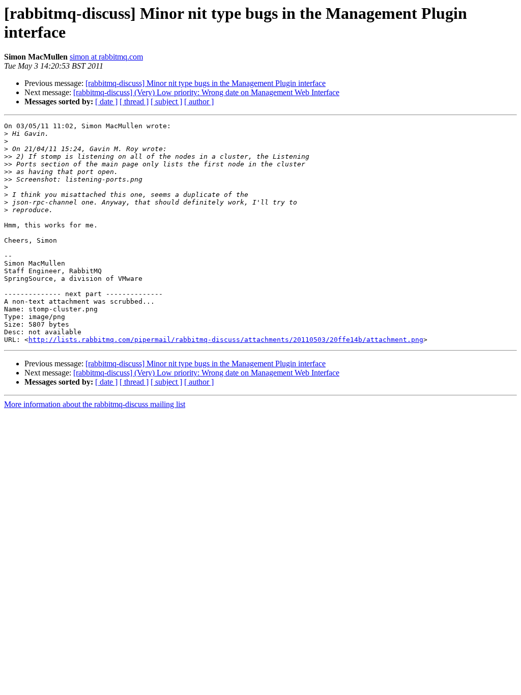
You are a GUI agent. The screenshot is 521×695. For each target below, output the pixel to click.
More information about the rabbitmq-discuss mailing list (94, 404)
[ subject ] (166, 101)
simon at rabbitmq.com (106, 56)
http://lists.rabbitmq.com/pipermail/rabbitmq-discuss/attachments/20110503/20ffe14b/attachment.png (225, 339)
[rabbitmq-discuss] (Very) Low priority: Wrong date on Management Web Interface (206, 92)
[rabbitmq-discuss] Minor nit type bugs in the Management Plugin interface (205, 83)
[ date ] (106, 101)
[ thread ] (134, 101)
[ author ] (199, 101)
